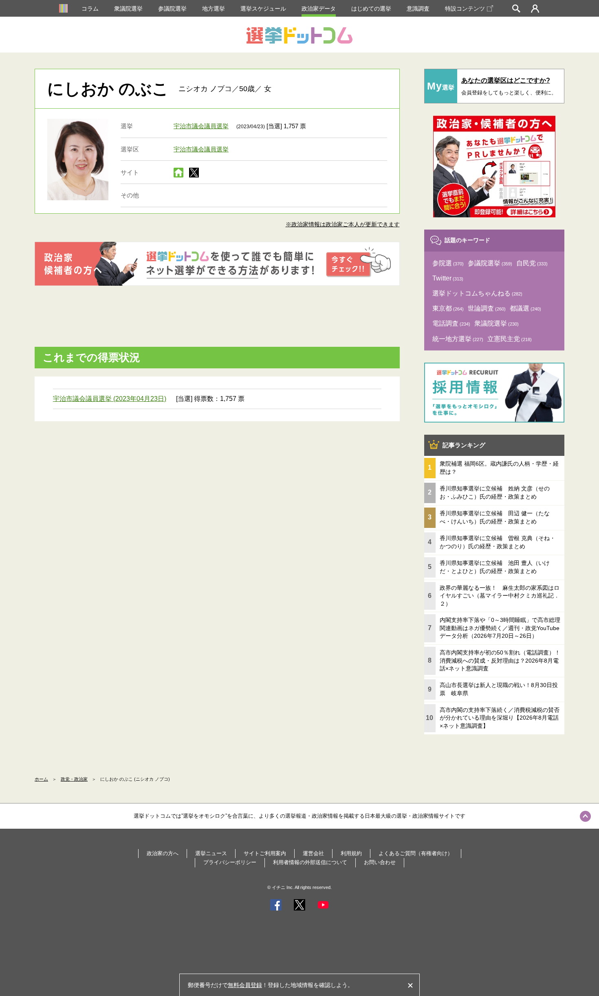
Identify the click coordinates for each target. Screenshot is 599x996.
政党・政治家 (74, 779)
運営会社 (313, 853)
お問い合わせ (380, 862)
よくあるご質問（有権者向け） (416, 853)
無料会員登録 (245, 985)
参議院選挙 (172, 8)
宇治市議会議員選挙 (201, 126)
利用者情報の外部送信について (310, 862)
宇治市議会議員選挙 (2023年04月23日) (109, 398)
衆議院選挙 (128, 8)
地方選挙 (213, 8)
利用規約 (351, 853)
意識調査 (418, 8)
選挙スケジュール (263, 8)
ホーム (41, 779)
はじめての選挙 (371, 8)
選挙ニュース (211, 853)
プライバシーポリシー (229, 862)
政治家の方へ (162, 853)
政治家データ (319, 8)
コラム (90, 8)
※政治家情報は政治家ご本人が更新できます (343, 224)
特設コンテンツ (465, 8)
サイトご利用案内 (265, 853)
